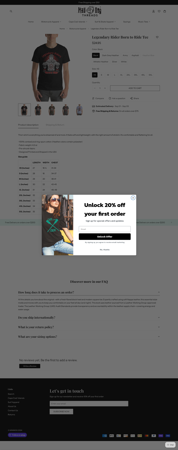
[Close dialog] (133, 198)
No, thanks (105, 249)
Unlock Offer (104, 236)
